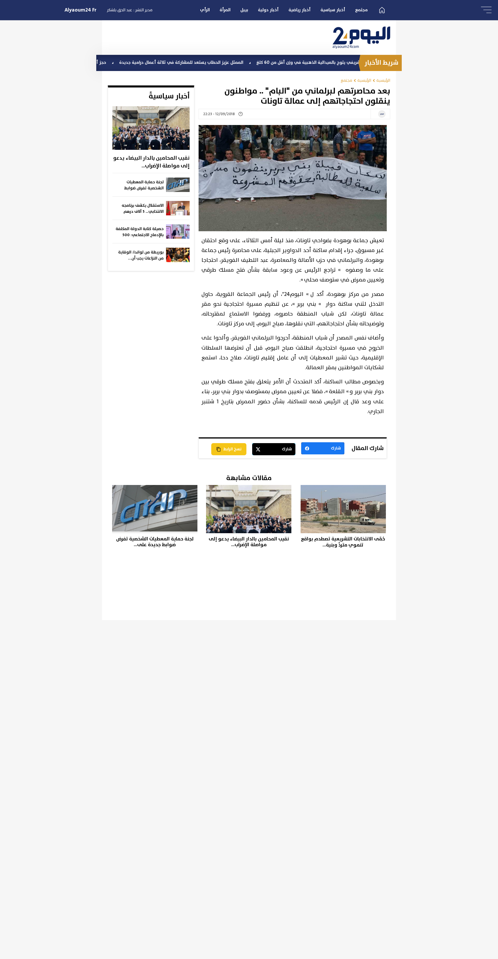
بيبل (244, 10)
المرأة (225, 10)
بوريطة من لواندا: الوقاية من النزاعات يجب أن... (141, 255)
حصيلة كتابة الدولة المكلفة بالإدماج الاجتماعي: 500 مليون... (140, 232)
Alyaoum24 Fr (81, 10)
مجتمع (361, 10)
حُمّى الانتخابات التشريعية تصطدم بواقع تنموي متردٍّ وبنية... (343, 542)
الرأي (205, 10)
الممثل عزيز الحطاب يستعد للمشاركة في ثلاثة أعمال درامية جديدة (210, 62)
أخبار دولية (268, 10)
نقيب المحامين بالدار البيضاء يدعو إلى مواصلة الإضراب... (151, 162)
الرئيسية (383, 80)
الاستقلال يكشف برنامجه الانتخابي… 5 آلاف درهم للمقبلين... (143, 208)
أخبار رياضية (299, 10)
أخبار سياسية (332, 10)
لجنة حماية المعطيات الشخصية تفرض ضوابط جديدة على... (144, 185)
